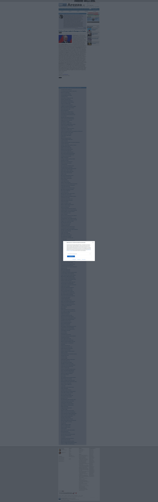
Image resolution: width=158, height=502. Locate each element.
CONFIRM (71, 256)
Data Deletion (74, 259)
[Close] (93, 242)
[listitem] (79, 253)
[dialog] (79, 251)
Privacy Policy (83, 259)
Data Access (79, 259)
